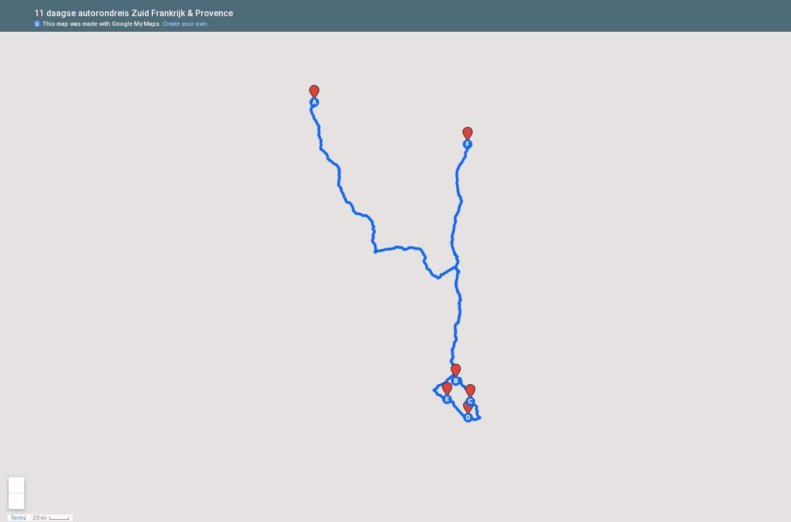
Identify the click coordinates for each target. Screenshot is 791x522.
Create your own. (186, 23)
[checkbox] (241, 12)
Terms (18, 518)
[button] (314, 102)
